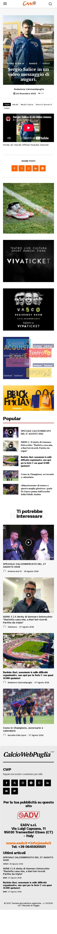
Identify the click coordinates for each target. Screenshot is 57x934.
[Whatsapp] (39, 783)
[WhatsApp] (29, 168)
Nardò (33, 63)
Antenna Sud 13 (15, 571)
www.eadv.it (16, 843)
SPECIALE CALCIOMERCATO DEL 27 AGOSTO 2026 (36, 432)
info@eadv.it (40, 843)
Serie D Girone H (44, 104)
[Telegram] (43, 168)
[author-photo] (5, 571)
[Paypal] (14, 791)
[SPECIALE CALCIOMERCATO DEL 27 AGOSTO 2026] (10, 432)
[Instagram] (22, 783)
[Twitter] (22, 168)
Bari (5, 878)
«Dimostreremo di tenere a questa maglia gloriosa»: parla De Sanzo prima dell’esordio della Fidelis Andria (36, 490)
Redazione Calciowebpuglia (29, 89)
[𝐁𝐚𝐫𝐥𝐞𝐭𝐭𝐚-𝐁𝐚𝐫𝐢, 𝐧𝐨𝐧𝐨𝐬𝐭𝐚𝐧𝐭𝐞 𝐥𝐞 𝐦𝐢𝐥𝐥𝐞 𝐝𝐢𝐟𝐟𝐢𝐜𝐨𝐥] (10, 461)
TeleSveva (12, 627)
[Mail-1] (6, 791)
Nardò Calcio (27, 104)
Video (46, 63)
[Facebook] (15, 168)
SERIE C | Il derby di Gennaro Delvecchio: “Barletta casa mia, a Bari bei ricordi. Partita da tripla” (37, 446)
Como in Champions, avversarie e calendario (37, 476)
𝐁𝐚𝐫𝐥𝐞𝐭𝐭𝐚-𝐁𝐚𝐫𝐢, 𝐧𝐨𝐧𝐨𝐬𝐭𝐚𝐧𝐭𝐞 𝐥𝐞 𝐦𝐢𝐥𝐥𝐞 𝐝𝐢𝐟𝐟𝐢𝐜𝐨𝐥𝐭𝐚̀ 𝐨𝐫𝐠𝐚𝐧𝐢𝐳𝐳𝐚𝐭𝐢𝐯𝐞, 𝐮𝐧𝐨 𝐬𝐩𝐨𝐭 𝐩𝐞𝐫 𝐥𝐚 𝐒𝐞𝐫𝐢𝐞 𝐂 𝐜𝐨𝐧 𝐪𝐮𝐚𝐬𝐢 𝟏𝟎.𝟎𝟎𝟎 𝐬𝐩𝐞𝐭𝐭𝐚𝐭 (36, 461)
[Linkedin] (36, 168)
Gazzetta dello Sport (17, 735)
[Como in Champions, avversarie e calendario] (10, 475)
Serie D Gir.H (15, 63)
